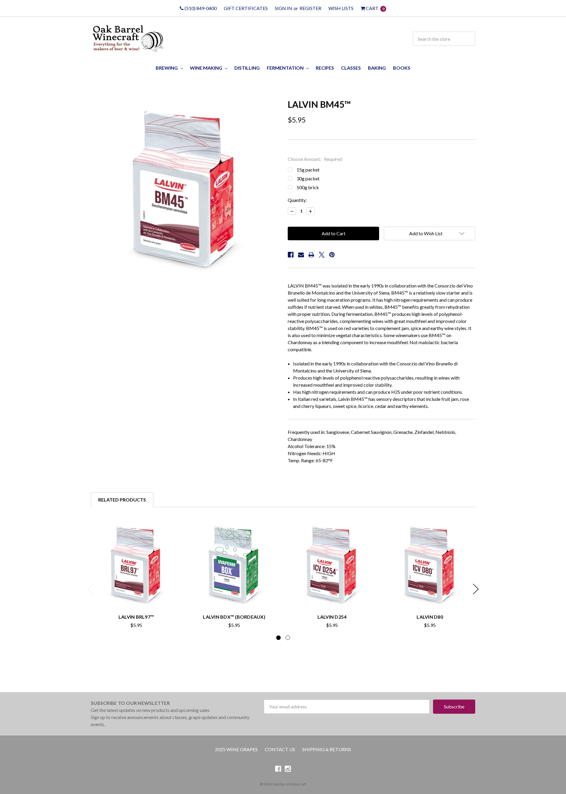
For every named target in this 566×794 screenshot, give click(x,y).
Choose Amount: (315, 159)
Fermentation (286, 68)
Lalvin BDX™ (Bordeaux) (234, 617)
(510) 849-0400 (200, 8)
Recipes (325, 68)
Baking (377, 68)
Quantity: (297, 200)
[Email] (301, 255)
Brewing (167, 68)
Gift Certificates (246, 8)
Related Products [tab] (122, 499)
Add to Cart (136, 596)
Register (310, 8)
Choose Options (234, 596)
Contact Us (280, 749)
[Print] (311, 255)
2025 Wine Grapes (236, 749)
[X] (322, 255)
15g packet (308, 169)
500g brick (308, 187)
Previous (90, 589)
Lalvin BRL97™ (136, 617)
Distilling (247, 68)
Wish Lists (340, 8)
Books (401, 68)
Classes (351, 68)
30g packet (308, 178)
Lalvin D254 (332, 617)
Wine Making (206, 68)
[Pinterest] (332, 255)
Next (476, 589)
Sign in (283, 8)
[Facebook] (291, 255)
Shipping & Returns (326, 749)
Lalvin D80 (430, 617)
